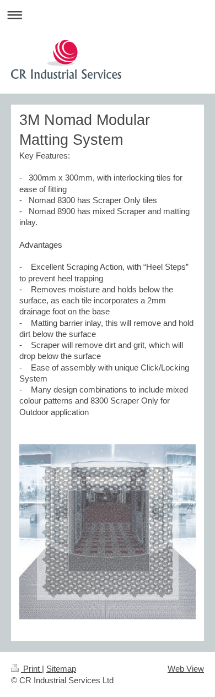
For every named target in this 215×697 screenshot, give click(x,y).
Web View (186, 668)
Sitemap (61, 668)
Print (31, 668)
